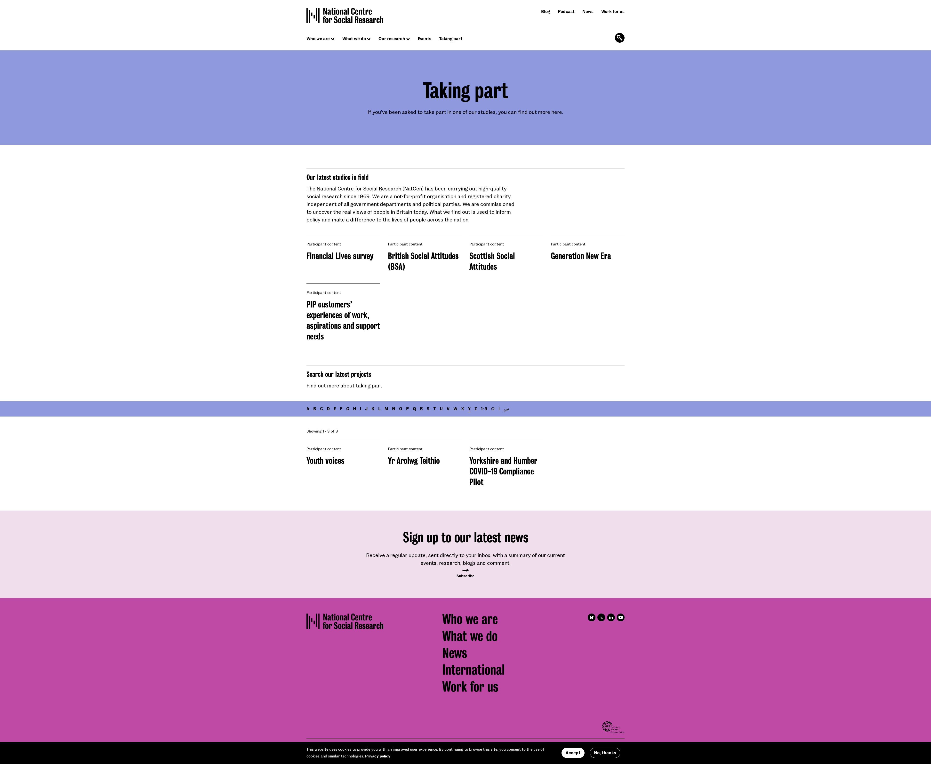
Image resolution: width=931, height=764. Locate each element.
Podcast (566, 11)
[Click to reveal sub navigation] (333, 39)
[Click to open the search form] (620, 38)
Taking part (450, 38)
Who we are (318, 38)
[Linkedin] (611, 617)
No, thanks (605, 753)
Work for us (613, 11)
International (473, 670)
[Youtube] (621, 617)
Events (424, 38)
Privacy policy (377, 756)
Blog (545, 11)
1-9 (484, 408)
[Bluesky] (591, 617)
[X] (601, 617)
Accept (573, 753)
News (588, 11)
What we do (354, 38)
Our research (391, 38)
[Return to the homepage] (345, 15)
